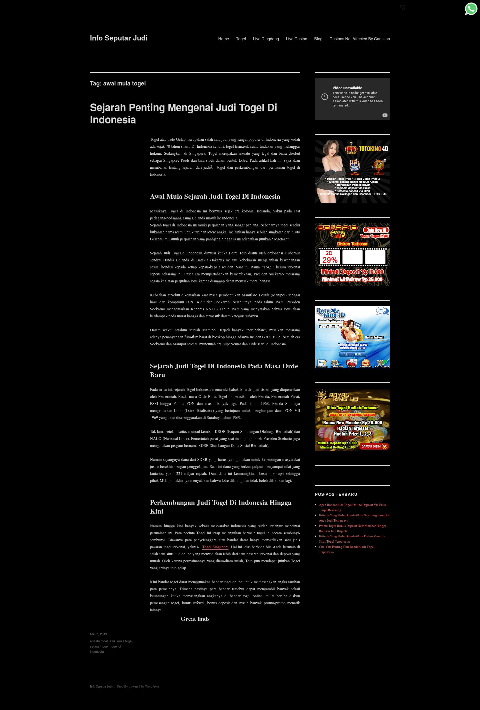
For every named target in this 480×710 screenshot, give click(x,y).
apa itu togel (99, 641)
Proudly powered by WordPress (138, 686)
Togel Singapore (215, 546)
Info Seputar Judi (119, 37)
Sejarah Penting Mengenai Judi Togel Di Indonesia (183, 113)
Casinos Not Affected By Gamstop (360, 38)
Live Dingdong (266, 38)
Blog (318, 38)
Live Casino (296, 38)
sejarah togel (99, 646)
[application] (352, 99)
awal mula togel (121, 641)
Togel (241, 38)
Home (223, 38)
